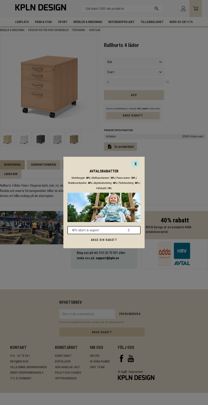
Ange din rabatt (104, 240)
